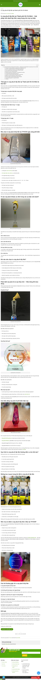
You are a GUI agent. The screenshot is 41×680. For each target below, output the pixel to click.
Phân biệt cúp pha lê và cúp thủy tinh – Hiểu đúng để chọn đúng (15, 72)
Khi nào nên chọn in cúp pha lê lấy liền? (11, 71)
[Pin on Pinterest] (23, 634)
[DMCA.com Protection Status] (2, 679)
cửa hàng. (24, 449)
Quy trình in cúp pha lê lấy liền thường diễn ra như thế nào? (14, 74)
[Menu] (1, 4)
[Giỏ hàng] (39, 4)
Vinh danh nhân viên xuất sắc (7, 173)
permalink (18, 637)
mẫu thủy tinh (27, 394)
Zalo (5, 626)
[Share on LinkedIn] (25, 634)
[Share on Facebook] (18, 634)
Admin (12, 13)
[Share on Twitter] (19, 634)
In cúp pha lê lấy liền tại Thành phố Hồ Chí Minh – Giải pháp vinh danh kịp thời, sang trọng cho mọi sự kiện (20, 66)
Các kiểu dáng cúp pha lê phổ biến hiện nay (12, 73)
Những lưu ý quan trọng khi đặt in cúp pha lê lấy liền (13, 75)
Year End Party (9, 170)
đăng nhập (8, 644)
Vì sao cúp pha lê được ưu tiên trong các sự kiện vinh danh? (14, 70)
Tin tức (10, 637)
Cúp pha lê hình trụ (5, 440)
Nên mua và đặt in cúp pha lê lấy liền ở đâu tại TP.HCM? (14, 76)
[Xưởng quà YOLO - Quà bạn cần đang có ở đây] (20, 4)
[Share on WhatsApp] (16, 634)
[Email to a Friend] (21, 634)
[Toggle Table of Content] (37, 65)
